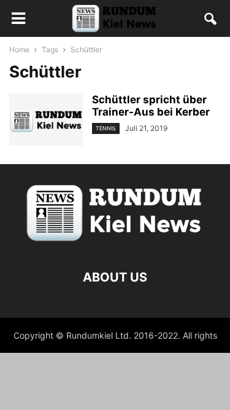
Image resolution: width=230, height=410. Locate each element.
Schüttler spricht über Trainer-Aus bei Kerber (151, 105)
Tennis (106, 128)
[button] (211, 21)
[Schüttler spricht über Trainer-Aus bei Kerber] (46, 121)
